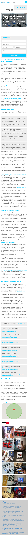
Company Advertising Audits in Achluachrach (12, 530)
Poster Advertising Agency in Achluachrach (11, 507)
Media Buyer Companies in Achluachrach (10, 525)
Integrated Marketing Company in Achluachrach (11, 501)
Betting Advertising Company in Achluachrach (12, 519)
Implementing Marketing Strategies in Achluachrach (13, 532)
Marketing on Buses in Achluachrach (10, 512)
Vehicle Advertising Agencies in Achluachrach (12, 523)
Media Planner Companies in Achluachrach (10, 527)
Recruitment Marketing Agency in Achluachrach (12, 524)
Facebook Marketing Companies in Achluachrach (13, 511)
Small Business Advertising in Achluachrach (11, 533)
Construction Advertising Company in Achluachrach (13, 520)
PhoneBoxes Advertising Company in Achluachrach (13, 515)
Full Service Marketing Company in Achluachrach (12, 528)
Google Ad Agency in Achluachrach (10, 510)
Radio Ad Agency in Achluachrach (9, 503)
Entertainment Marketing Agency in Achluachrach (13, 517)
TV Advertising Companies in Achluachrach (11, 504)
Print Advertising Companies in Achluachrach (12, 506)
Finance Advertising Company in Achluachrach (12, 521)
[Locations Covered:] (1, 1)
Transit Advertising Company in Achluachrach (12, 514)
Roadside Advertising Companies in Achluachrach (13, 508)
